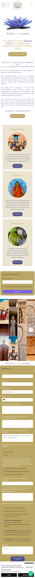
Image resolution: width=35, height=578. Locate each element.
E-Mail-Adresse (7, 278)
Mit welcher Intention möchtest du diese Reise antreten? (15, 431)
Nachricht (5, 544)
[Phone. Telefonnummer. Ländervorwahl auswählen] (4, 399)
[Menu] (31, 5)
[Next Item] (31, 330)
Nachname (5, 380)
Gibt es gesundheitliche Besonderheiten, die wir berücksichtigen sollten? (15, 417)
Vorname (5, 373)
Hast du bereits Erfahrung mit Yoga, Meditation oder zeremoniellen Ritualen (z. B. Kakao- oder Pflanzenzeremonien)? (16, 489)
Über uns (17, 175)
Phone (4, 396)
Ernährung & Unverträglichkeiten (11, 404)
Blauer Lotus (17, 223)
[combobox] (17, 483)
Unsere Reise (17, 129)
